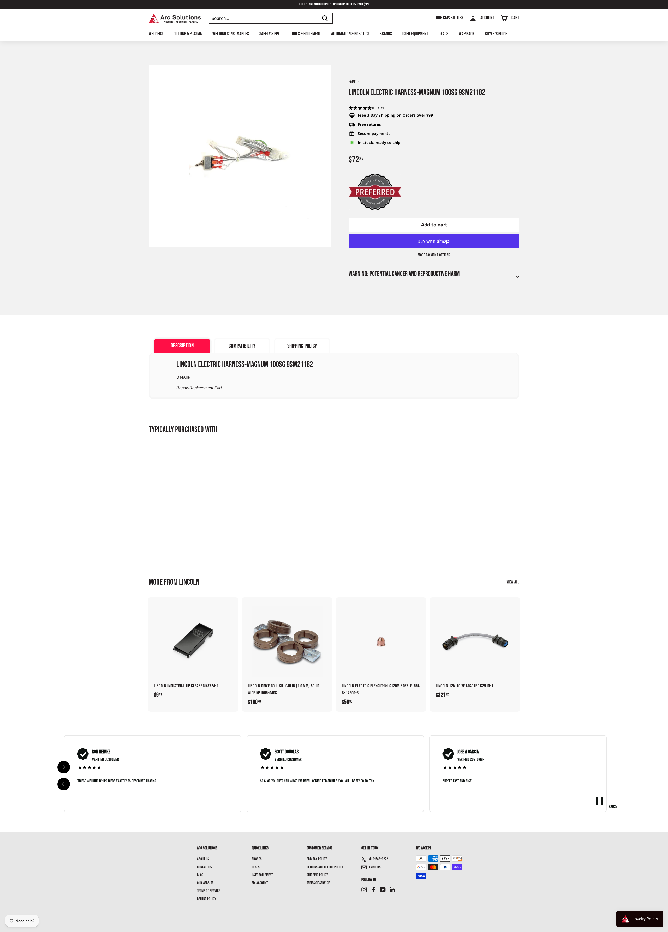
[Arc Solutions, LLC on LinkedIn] (392, 890)
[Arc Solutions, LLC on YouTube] (383, 890)
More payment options (434, 255)
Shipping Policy (317, 875)
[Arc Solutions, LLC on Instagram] (364, 890)
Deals (443, 34)
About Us (203, 859)
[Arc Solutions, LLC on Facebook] (373, 890)
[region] (335, 773)
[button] (434, 108)
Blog (200, 875)
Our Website (205, 883)
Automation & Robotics (350, 34)
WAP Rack (466, 34)
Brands (386, 34)
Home (352, 82)
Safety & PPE (269, 34)
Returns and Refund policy (325, 867)
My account (260, 883)
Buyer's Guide (496, 34)
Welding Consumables (230, 34)
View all (513, 582)
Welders (156, 34)
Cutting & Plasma (188, 34)
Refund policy (206, 899)
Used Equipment (415, 34)
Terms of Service (208, 890)
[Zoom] (240, 156)
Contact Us (204, 867)
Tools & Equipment (305, 34)
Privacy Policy (317, 859)
